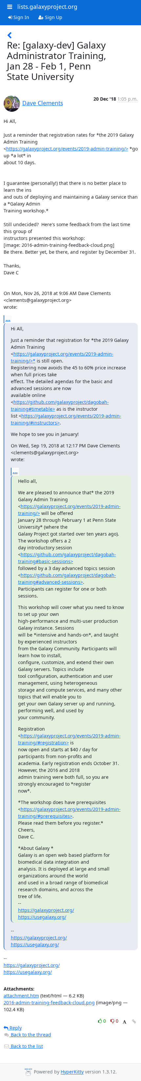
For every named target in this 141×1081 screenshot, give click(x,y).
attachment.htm (21, 996)
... (8, 319)
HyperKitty (72, 1072)
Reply (15, 1028)
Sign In (20, 17)
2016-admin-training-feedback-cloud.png (49, 1002)
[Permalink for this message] (134, 1021)
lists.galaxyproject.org (47, 6)
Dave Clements (42, 103)
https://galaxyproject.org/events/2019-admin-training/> (67, 149)
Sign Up (53, 17)
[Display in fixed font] (124, 1021)
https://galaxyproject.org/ (46, 910)
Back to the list (26, 1046)
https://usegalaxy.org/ (42, 917)
